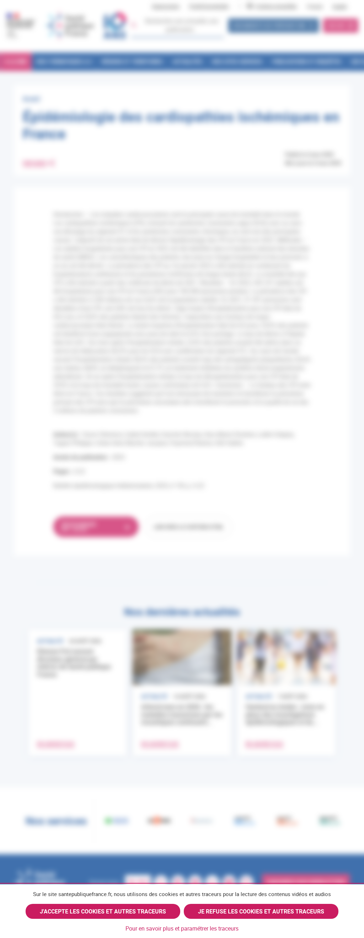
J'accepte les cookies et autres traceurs (103, 911)
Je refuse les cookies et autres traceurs (261, 911)
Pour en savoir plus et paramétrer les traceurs (182, 928)
